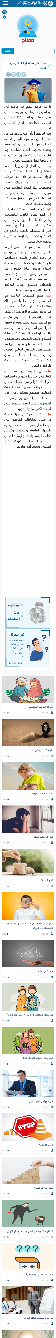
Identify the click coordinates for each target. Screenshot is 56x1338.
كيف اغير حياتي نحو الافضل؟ (39, 1274)
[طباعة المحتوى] (8, 74)
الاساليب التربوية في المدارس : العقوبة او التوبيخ (30, 1231)
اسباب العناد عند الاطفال (41, 793)
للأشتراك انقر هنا (15, 663)
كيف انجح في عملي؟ (43, 1187)
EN (4, 12)
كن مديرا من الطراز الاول (41, 1101)
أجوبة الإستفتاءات (14, 616)
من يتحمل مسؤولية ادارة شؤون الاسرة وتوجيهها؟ (30, 1014)
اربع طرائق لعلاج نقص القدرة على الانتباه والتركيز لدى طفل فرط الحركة (29, 926)
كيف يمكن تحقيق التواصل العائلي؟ (37, 1058)
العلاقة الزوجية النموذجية (41, 707)
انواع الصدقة (47, 880)
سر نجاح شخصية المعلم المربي (38, 1317)
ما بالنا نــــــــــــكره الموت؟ (42, 750)
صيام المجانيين (46, 1144)
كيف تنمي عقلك (45, 971)
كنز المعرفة (17, 635)
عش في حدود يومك (43, 837)
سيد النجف (14, 605)
